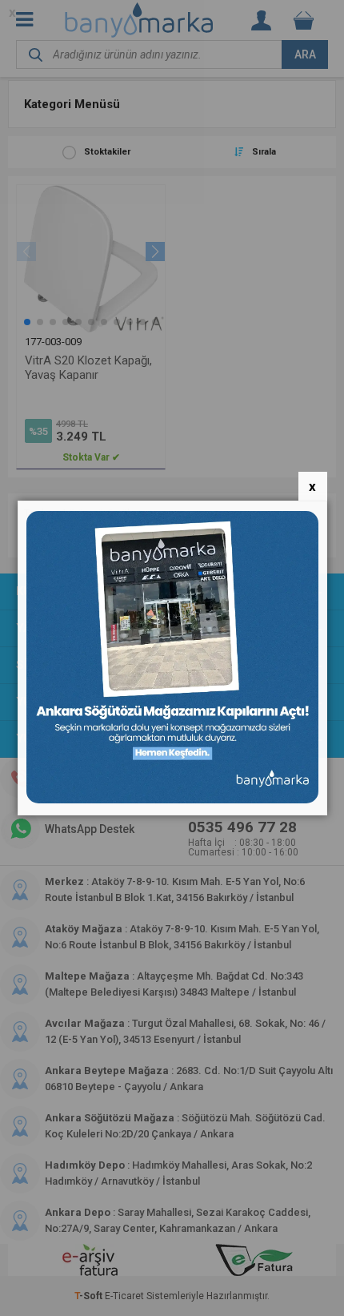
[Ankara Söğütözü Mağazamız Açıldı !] (172, 800)
